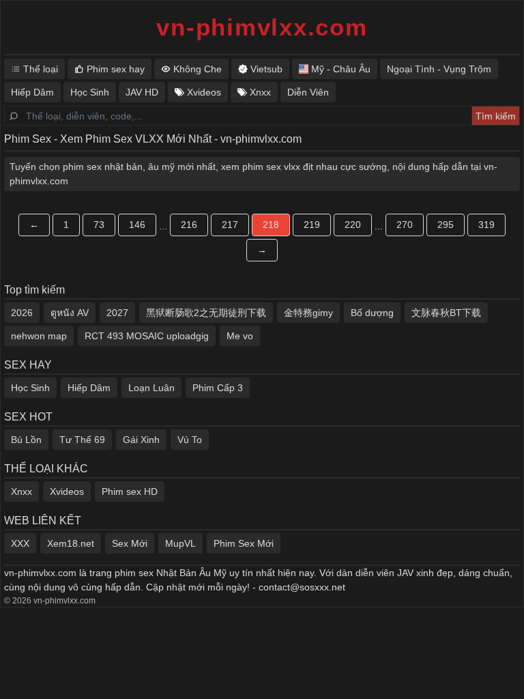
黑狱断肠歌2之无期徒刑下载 (206, 312)
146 (137, 224)
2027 (117, 312)
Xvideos (67, 491)
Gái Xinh (141, 439)
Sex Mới (129, 543)
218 (271, 224)
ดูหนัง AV (69, 312)
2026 (22, 312)
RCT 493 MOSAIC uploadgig (147, 335)
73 (98, 224)
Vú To (189, 439)
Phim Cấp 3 (217, 387)
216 (189, 224)
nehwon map (39, 335)
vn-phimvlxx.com (261, 27)
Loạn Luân (151, 387)
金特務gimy (308, 312)
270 (404, 224)
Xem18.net (70, 543)
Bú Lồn (26, 439)
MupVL (180, 543)
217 (230, 224)
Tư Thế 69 (82, 439)
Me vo (240, 335)
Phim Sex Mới (244, 543)
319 (486, 224)
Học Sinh (30, 387)
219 (312, 224)
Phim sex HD (130, 491)
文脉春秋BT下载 (446, 312)
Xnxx (21, 491)
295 (445, 224)
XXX (20, 543)
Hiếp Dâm (89, 387)
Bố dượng (372, 312)
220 (353, 224)
